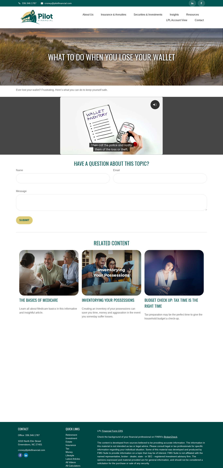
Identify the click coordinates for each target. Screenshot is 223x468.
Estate (69, 441)
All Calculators (73, 465)
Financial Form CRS (112, 431)
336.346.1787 (29, 3)
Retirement (71, 435)
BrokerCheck (170, 437)
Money (69, 452)
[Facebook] (201, 3)
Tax (67, 448)
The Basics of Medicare (38, 300)
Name (19, 170)
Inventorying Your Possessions (108, 300)
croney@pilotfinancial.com (58, 3)
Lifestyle (70, 455)
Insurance (71, 445)
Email (116, 170)
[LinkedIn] (192, 3)
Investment (71, 438)
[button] (88, 14)
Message (21, 191)
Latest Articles (73, 459)
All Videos (71, 462)
